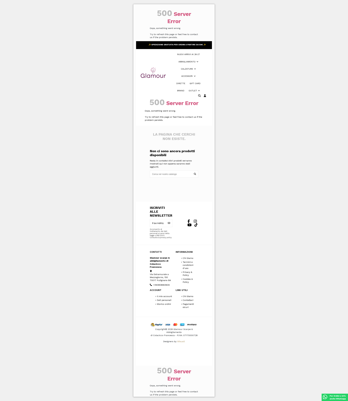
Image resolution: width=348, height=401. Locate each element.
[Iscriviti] (169, 223)
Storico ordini (164, 304)
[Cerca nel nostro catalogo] (195, 174)
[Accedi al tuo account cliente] (204, 95)
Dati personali (164, 300)
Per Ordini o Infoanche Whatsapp (338, 397)
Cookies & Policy (188, 280)
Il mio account (164, 296)
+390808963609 (161, 285)
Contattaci (188, 300)
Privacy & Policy (187, 273)
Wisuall (181, 341)
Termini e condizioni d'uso (188, 265)
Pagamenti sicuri (188, 305)
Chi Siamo (188, 258)
